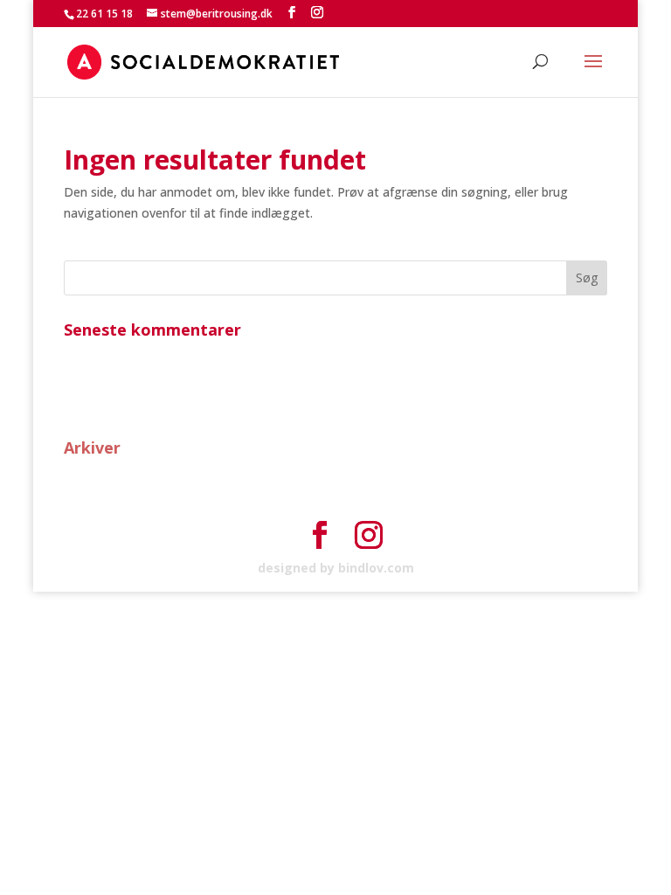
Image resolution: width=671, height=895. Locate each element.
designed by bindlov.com (336, 567)
